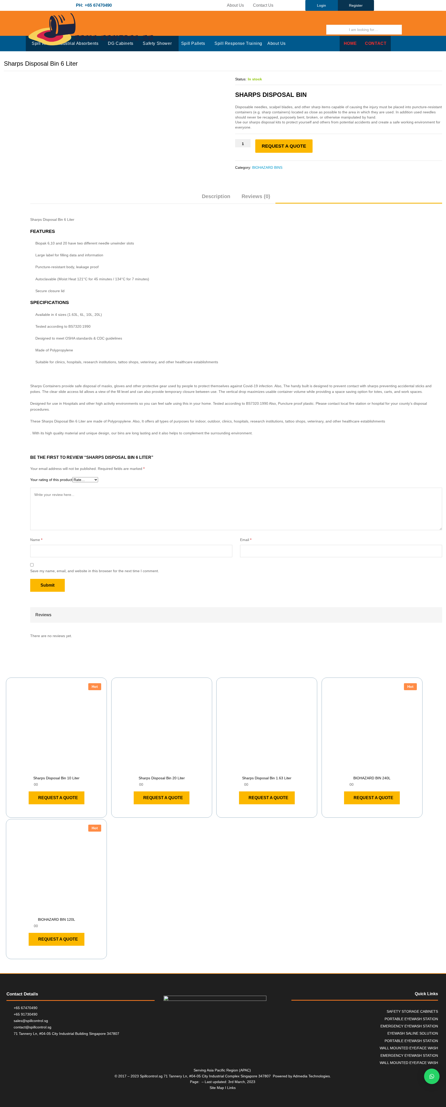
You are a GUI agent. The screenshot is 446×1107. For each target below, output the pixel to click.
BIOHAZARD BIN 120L (56, 919)
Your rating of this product (51, 480)
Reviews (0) (256, 196)
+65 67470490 (25, 1008)
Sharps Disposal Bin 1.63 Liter (266, 778)
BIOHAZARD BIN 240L (372, 778)
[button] (432, 1076)
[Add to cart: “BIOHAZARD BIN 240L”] (366, 769)
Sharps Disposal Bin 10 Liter (56, 778)
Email (245, 540)
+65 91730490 (25, 1014)
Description (216, 196)
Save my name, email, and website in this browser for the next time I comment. (94, 571)
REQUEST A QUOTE (284, 146)
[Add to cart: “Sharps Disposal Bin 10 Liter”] (50, 769)
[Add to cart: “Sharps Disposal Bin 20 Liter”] (155, 769)
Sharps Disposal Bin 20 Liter (162, 778)
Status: (240, 79)
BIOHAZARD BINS (267, 167)
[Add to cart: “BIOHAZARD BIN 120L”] (50, 911)
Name (36, 540)
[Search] (409, 30)
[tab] (216, 199)
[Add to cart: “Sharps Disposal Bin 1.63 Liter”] (261, 769)
